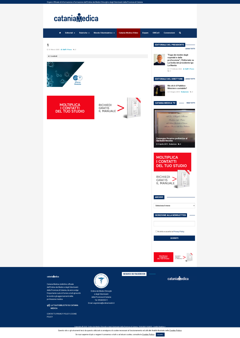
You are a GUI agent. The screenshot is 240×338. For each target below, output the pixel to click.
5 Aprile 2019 (163, 144)
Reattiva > (162, 327)
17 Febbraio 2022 (175, 69)
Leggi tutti (190, 49)
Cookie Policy (175, 330)
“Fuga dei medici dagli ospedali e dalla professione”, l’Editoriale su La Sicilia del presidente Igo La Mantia (181, 60)
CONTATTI (51, 314)
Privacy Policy (179, 232)
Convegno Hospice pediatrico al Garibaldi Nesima (171, 139)
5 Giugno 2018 (174, 92)
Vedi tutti (190, 103)
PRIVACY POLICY (63, 314)
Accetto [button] (160, 334)
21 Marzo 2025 (54, 49)
